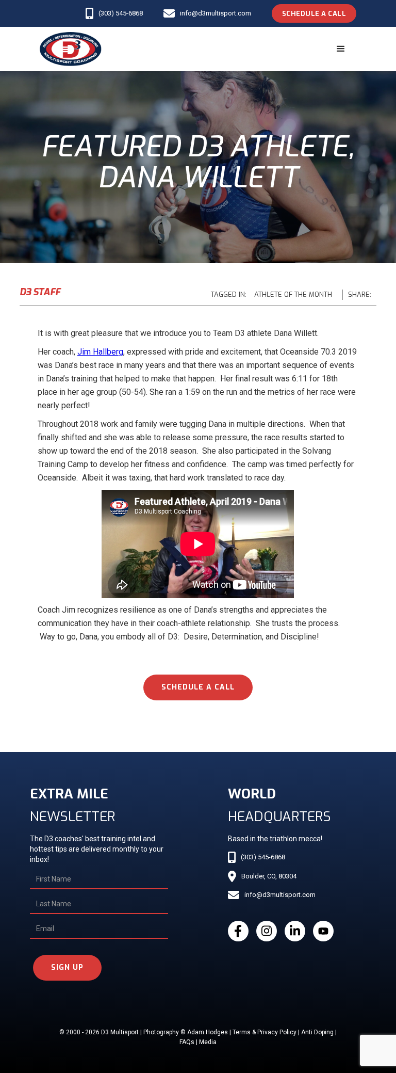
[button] (340, 49)
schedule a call (198, 687)
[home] (71, 49)
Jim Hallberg (100, 352)
